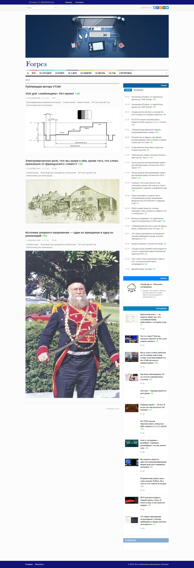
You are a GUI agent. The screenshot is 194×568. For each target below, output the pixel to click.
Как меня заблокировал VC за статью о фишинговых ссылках (152, 377)
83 (143, 329)
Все (34, 73)
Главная (68, 2)
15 (55, 240)
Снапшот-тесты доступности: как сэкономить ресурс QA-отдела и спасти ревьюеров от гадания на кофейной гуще (149, 185)
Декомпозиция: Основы (142, 269)
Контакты (80, 2)
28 (143, 452)
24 (143, 490)
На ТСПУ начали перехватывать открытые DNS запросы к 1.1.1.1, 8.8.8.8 (153, 423)
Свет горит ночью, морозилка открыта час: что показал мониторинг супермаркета (148, 261)
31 (143, 433)
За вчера (59, 73)
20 (143, 528)
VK (164, 7)
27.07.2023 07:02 (34, 98)
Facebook (157, 7)
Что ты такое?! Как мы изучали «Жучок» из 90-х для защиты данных (153, 338)
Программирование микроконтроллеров (43, 102)
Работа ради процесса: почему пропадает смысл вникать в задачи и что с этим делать (149, 211)
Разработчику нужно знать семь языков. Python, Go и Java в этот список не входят (153, 481)
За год (112, 73)
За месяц (100, 73)
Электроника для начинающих (39, 105)
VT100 (46, 98)
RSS (160, 7)
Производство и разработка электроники (58, 173)
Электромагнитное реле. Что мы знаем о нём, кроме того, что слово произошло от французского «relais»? (71, 162)
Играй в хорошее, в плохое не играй (147, 244)
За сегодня (45, 73)
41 (143, 397)
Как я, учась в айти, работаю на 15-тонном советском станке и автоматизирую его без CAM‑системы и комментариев (153, 358)
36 (143, 414)
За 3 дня (72, 73)
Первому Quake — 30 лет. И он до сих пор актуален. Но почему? (152, 407)
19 (55, 168)
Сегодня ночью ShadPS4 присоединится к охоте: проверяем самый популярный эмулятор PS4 (149, 251)
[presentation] (128, 90)
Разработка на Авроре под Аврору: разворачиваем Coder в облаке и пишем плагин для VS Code (149, 140)
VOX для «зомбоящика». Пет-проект (49, 93)
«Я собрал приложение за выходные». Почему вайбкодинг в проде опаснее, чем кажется (148, 236)
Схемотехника (69, 102)
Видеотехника (83, 102)
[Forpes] (36, 64)
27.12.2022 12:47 (34, 168)
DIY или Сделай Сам (101, 102)
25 (143, 471)
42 (143, 383)
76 (143, 345)
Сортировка (125, 73)
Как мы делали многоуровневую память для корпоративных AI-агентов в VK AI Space (149, 165)
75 (143, 367)
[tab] (128, 90)
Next (28, 80)
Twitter (154, 7)
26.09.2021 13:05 (34, 240)
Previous (26, 80)
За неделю (86, 73)
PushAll (167, 7)
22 (143, 509)
